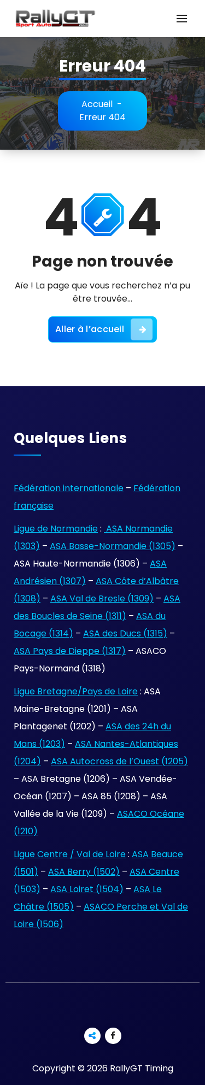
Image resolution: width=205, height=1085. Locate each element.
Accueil (97, 104)
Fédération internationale (69, 488)
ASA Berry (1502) (84, 871)
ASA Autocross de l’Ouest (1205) (119, 761)
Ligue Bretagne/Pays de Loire (76, 691)
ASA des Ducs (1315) (125, 633)
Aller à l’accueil (89, 329)
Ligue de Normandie (56, 528)
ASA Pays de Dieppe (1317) (70, 651)
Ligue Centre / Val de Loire (70, 854)
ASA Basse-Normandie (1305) (112, 546)
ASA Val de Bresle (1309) (102, 598)
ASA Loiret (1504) (87, 889)
